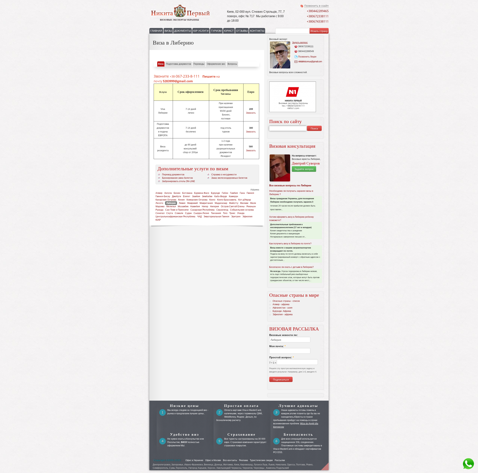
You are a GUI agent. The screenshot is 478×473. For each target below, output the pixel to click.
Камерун (233, 196)
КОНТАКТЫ (257, 30)
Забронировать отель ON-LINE (178, 181)
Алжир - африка (281, 304)
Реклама (243, 460)
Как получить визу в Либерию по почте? (290, 243)
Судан (188, 213)
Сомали (179, 213)
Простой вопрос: (281, 357)
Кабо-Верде (220, 196)
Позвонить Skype (307, 56)
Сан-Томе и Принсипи (177, 210)
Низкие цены (184, 406)
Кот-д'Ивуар (244, 199)
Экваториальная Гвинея (216, 216)
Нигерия (214, 206)
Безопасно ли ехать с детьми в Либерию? (291, 267)
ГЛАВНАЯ (156, 30)
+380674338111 (318, 21)
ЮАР (158, 220)
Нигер (205, 206)
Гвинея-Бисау (163, 196)
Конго (212, 199)
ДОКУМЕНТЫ (182, 30)
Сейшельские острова (242, 210)
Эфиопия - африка (283, 314)
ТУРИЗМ (216, 30)
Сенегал (160, 213)
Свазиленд (222, 210)
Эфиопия (247, 216)
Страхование (241, 434)
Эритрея (235, 216)
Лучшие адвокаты (298, 406)
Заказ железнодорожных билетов (229, 178)
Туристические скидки (261, 460)
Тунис (232, 213)
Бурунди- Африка (282, 311)
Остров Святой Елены (233, 206)
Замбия (196, 196)
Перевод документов (173, 174)
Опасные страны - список (286, 301)
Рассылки (280, 460)
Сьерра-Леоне (201, 213)
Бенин (177, 193)
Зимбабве (207, 196)
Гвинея (250, 193)
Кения (181, 199)
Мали (253, 203)
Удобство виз (184, 434)
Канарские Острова (166, 199)
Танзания (216, 213)
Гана (242, 193)
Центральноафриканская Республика (175, 216)
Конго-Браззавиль (226, 199)
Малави (244, 203)
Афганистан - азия (282, 307)
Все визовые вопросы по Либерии (290, 185)
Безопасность (298, 434)
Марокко (160, 206)
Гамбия (234, 193)
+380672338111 (318, 16)
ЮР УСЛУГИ (201, 30)
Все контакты (230, 460)
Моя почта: (277, 346)
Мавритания (206, 203)
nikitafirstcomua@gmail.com (309, 61)
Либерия (171, 203)
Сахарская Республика (202, 210)
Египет (186, 196)
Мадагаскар (221, 203)
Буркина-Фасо (201, 193)
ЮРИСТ (229, 30)
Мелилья (171, 206)
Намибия (195, 206)
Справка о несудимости (224, 174)
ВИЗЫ (168, 30)
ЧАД (199, 216)
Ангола (168, 193)
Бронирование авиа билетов (177, 178)
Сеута (169, 213)
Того (225, 213)
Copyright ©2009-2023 (167, 460)
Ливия (182, 203)
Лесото (159, 203)
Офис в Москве (213, 460)
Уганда (240, 213)
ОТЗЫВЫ (242, 30)
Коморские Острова (197, 199)
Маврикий (192, 203)
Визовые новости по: (283, 334)
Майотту (233, 203)
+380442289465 (318, 11)
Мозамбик (183, 206)
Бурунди (215, 193)
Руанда (159, 210)
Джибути (176, 196)
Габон (225, 193)
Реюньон (251, 206)
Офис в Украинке (194, 460)
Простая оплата (241, 406)
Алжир (159, 193)
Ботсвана (187, 193)
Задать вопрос (300, 42)
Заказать (251, 113)
